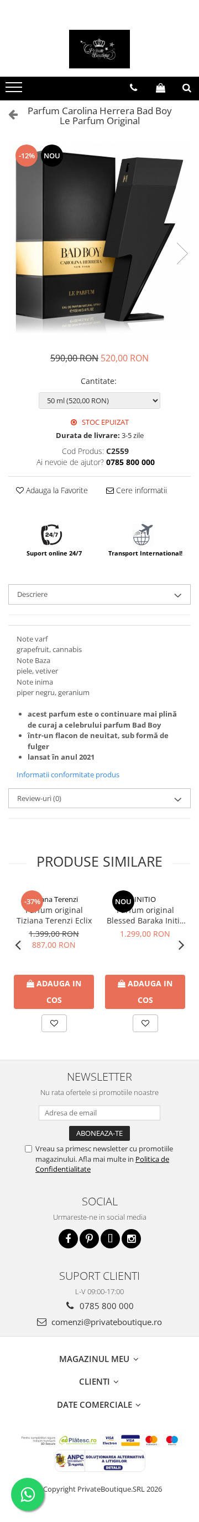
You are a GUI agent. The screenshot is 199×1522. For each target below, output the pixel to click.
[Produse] (15, 90)
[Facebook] (68, 1238)
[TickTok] (110, 1238)
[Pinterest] (89, 1238)
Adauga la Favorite (56, 490)
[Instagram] (131, 1238)
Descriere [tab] (32, 594)
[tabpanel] (99, 242)
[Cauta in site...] (187, 88)
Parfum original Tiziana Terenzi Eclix (54, 915)
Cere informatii (140, 490)
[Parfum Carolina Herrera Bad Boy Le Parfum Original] (99, 242)
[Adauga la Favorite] (54, 1023)
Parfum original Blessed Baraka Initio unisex (145, 915)
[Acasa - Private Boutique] (99, 49)
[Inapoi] (8, 113)
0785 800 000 (105, 1305)
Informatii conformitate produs (68, 774)
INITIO (145, 899)
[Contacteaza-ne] (133, 88)
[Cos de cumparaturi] (160, 88)
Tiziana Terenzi (54, 899)
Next (182, 253)
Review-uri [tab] (39, 798)
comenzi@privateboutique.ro (105, 1321)
